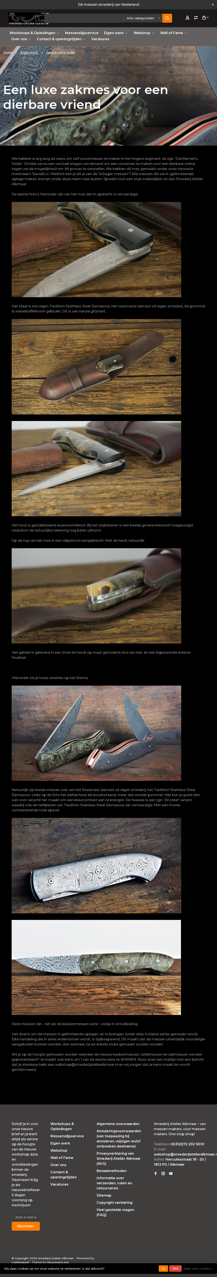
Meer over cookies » (198, 1268)
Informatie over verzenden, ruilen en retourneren (114, 1183)
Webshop (142, 33)
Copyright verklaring (114, 1203)
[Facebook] (155, 1174)
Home (8, 52)
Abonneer (26, 1226)
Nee (175, 1268)
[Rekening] (188, 18)
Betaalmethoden (112, 1171)
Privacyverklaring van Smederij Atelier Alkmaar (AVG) (119, 1158)
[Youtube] (170, 1174)
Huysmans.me (58, 1262)
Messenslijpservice (82, 33)
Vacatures (100, 39)
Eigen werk (114, 33)
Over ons (19, 39)
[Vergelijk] (196, 18)
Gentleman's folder (60, 52)
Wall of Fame (171, 33)
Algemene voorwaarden (118, 1124)
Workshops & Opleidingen (32, 33)
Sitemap (104, 1195)
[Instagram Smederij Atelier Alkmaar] (163, 1174)
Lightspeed (20, 1262)
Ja (163, 1268)
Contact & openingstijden (59, 39)
